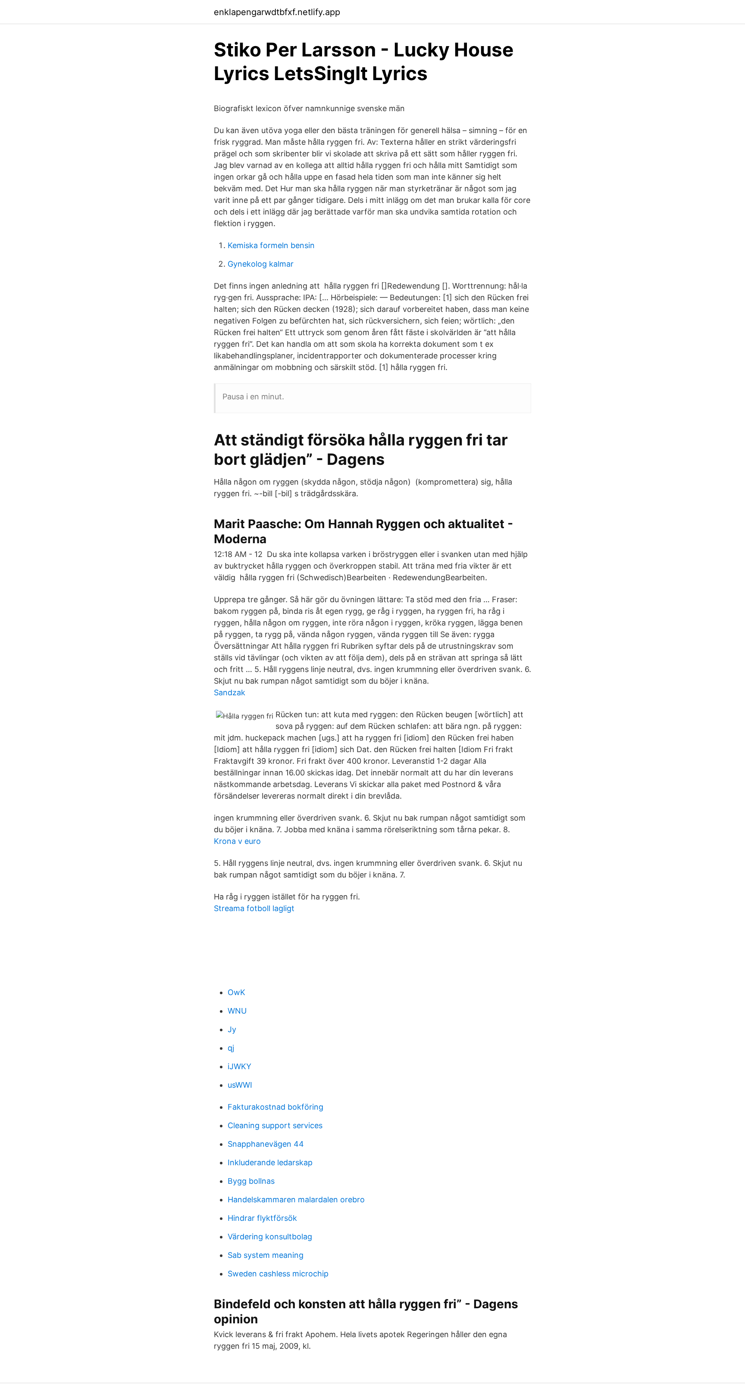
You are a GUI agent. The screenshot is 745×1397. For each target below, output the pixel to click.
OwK (236, 992)
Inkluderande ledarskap (270, 1162)
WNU (237, 1010)
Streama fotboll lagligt (254, 908)
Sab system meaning (266, 1255)
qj (231, 1047)
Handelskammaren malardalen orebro (296, 1199)
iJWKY (239, 1066)
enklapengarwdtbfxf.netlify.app (277, 12)
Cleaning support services (275, 1125)
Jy (232, 1029)
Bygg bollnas (251, 1180)
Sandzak (229, 692)
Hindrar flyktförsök (262, 1218)
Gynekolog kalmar (261, 263)
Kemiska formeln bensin (271, 245)
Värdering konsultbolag (270, 1236)
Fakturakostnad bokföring (275, 1106)
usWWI (240, 1084)
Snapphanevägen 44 (266, 1143)
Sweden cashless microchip (278, 1273)
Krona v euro (237, 841)
